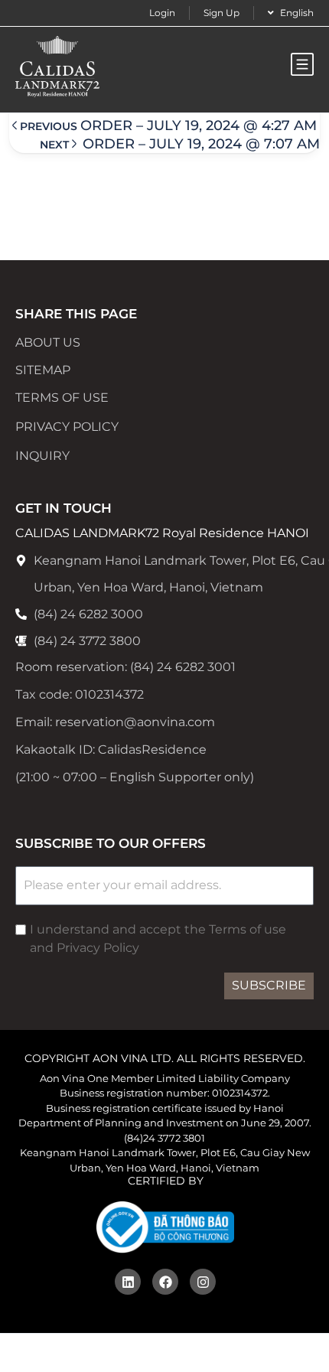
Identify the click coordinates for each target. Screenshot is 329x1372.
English (297, 12)
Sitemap (42, 370)
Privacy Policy (67, 426)
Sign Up (221, 12)
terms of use (62, 397)
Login (162, 12)
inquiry (42, 455)
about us (47, 342)
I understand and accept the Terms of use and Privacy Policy (158, 938)
